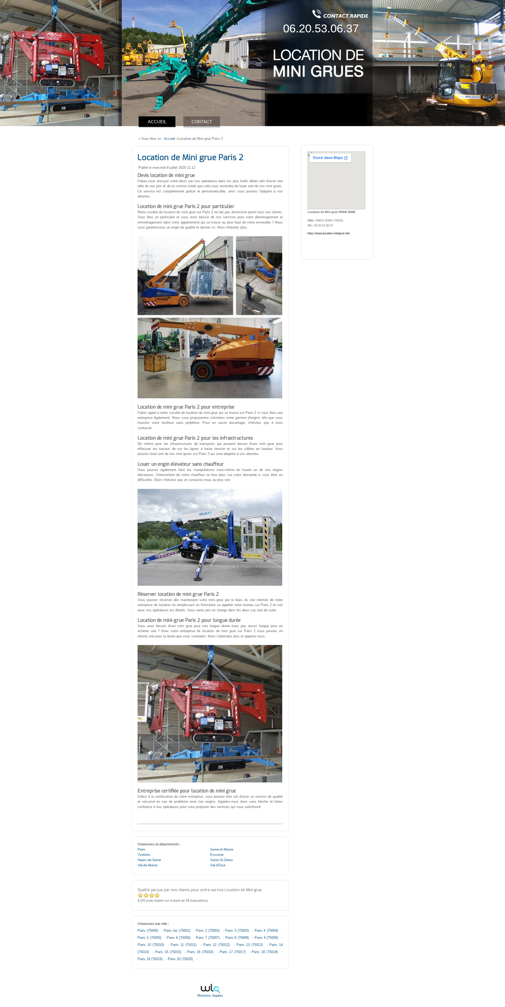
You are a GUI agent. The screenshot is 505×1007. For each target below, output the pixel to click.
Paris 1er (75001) (177, 930)
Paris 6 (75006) (178, 938)
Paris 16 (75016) (200, 952)
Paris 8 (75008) (237, 938)
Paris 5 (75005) (149, 938)
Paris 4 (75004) (266, 930)
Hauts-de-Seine (149, 860)
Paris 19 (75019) (150, 959)
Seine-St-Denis (221, 860)
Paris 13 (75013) (249, 945)
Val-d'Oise (217, 865)
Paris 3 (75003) (237, 930)
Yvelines (144, 855)
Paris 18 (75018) (265, 952)
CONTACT (201, 122)
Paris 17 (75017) (233, 952)
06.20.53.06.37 (321, 28)
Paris (141, 849)
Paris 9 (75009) (266, 938)
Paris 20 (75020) (180, 959)
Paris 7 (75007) (208, 938)
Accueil (169, 139)
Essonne (217, 855)
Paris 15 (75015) (168, 952)
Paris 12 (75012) (216, 945)
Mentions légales (210, 996)
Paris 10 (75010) (151, 945)
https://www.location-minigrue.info (328, 233)
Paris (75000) (148, 930)
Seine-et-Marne (221, 849)
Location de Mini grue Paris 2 (190, 157)
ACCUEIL (157, 122)
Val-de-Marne (148, 865)
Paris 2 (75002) (208, 930)
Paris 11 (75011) (183, 945)
